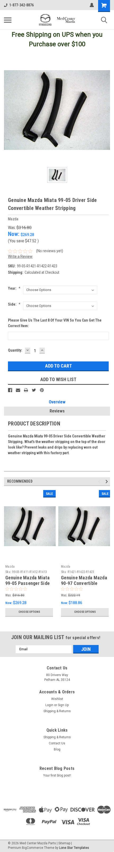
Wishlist (57, 699)
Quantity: (15, 350)
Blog (57, 749)
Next (107, 481)
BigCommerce (32, 848)
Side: (14, 304)
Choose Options (29, 611)
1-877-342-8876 (21, 5)
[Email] (18, 390)
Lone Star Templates (74, 848)
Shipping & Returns (57, 711)
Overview (57, 401)
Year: (14, 288)
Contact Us (57, 743)
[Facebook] (10, 390)
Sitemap (64, 843)
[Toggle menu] (7, 20)
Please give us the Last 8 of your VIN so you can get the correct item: (55, 323)
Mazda (10, 566)
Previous (100, 481)
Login (49, 705)
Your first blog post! (57, 775)
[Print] (26, 390)
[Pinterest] (42, 390)
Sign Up (63, 705)
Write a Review (20, 256)
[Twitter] (34, 390)
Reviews (57, 411)
